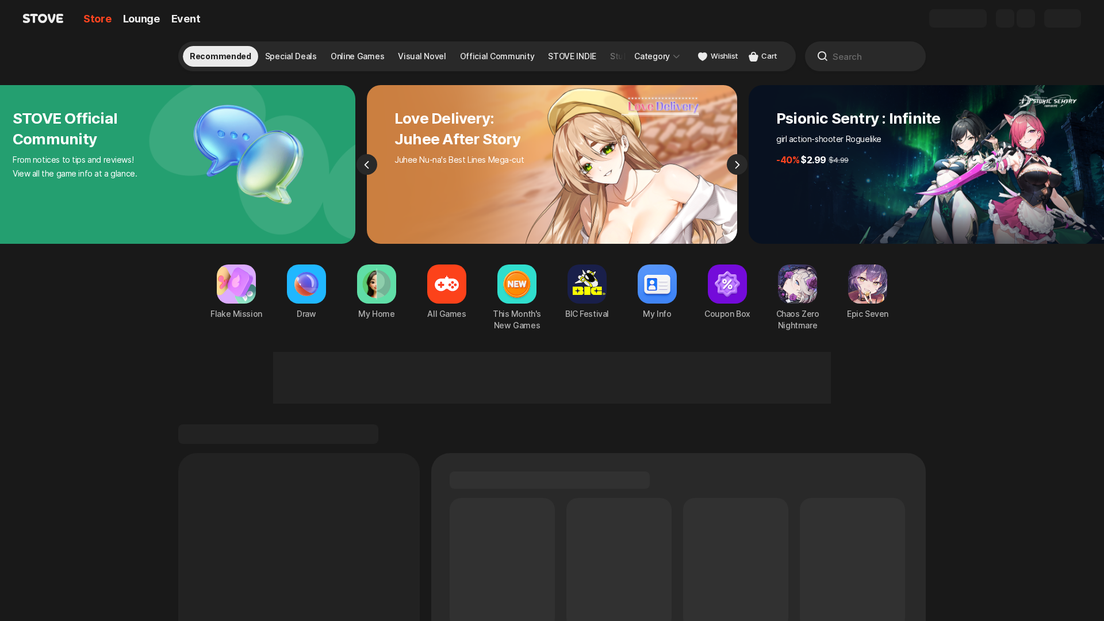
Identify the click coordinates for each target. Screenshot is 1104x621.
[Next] (737, 164)
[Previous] (366, 164)
